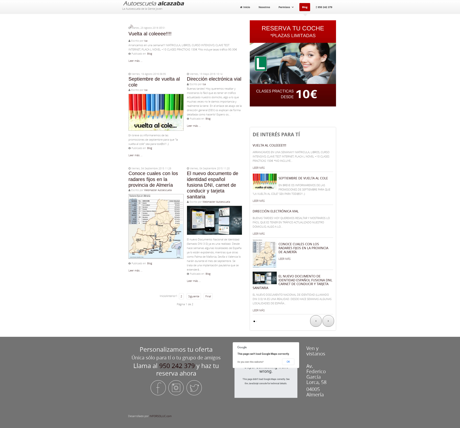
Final (208, 296)
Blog (304, 7)
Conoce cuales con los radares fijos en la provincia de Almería (153, 179)
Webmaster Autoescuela (158, 190)
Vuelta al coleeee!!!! (150, 33)
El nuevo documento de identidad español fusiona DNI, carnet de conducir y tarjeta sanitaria (212, 185)
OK (288, 361)
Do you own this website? (251, 362)
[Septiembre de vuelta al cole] (156, 111)
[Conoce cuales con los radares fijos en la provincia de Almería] (156, 225)
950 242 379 (177, 366)
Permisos (284, 7)
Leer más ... (135, 60)
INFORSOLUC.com (161, 416)
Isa (145, 40)
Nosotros (264, 7)
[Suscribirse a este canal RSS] (131, 26)
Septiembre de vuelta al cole (303, 178)
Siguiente (193, 296)
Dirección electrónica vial (214, 79)
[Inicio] (153, 3)
